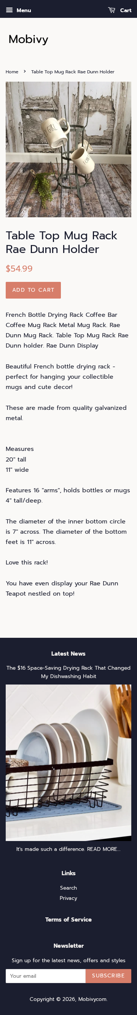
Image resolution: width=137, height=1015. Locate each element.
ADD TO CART (33, 290)
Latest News (68, 654)
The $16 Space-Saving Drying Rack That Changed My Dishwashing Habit (68, 672)
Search (68, 888)
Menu (23, 10)
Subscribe (108, 976)
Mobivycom (92, 999)
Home (12, 71)
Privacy (68, 898)
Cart (124, 10)
